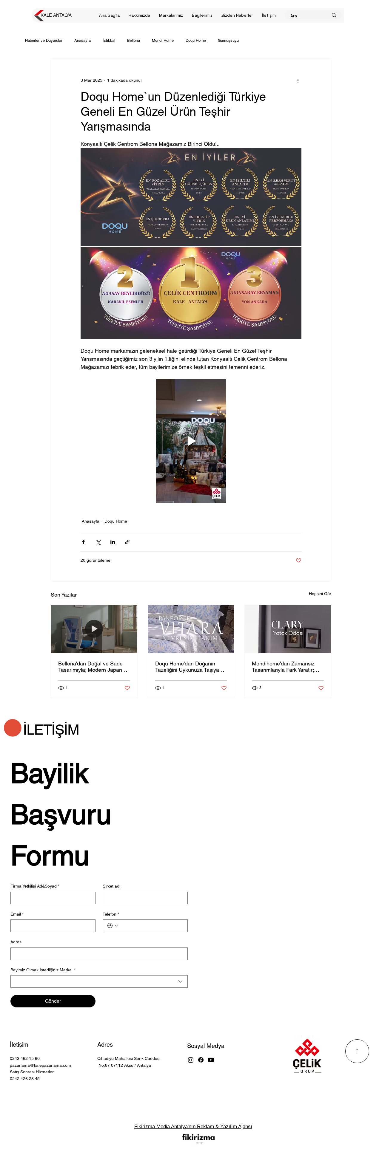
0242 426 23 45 (25, 1078)
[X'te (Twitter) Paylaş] (98, 542)
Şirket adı (111, 886)
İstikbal (109, 40)
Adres (105, 1044)
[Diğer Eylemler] (297, 80)
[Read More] (357, 1051)
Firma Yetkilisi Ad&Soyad (34, 886)
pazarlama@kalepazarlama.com (40, 1065)
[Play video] (191, 441)
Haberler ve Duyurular (43, 40)
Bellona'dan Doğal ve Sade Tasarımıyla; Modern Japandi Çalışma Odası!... (92, 666)
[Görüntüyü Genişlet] (191, 197)
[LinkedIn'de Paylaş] (112, 542)
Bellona (133, 40)
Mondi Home (163, 40)
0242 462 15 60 (25, 1058)
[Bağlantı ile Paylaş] (127, 542)
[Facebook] (200, 1059)
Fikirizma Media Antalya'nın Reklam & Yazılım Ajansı (193, 1126)
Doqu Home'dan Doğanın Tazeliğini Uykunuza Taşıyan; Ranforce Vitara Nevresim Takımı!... (189, 666)
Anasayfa (82, 40)
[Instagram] (190, 1059)
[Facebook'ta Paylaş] (83, 542)
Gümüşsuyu (228, 40)
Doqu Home (196, 40)
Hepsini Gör (320, 593)
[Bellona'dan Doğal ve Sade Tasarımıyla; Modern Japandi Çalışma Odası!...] (94, 629)
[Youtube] (211, 1059)
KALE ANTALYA (56, 15)
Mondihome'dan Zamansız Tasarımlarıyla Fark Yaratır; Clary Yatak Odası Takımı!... (284, 666)
